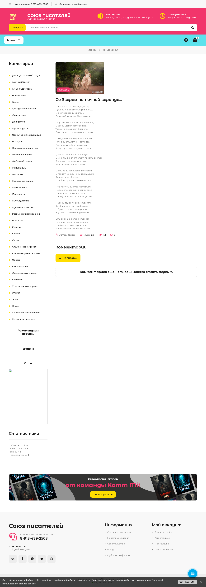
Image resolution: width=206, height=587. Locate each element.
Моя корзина (161, 543)
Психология (18, 194)
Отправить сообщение (73, 4)
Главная (92, 49)
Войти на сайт (163, 532)
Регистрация (162, 538)
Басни (15, 102)
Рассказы (17, 220)
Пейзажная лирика (22, 181)
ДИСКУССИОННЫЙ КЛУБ (26, 75)
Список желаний (163, 549)
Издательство (116, 543)
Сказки (16, 233)
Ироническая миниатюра (26, 135)
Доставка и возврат (119, 532)
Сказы (15, 240)
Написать (69, 257)
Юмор (15, 306)
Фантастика (20, 266)
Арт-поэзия (19, 95)
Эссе (15, 299)
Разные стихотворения (26, 214)
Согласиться (187, 582)
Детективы (19, 115)
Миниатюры (19, 167)
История (17, 141)
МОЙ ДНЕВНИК (21, 82)
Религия (16, 227)
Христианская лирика (24, 286)
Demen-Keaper (67, 235)
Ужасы (16, 260)
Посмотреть (101, 494)
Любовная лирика (22, 154)
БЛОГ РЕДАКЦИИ (22, 88)
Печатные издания (118, 538)
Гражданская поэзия (24, 108)
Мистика (89, 235)
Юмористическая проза (26, 312)
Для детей (18, 121)
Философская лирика (24, 273)
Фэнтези (17, 279)
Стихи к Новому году (24, 246)
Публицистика (20, 200)
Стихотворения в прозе (26, 253)
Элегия (16, 292)
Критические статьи (25, 148)
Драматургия (20, 128)
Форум (111, 549)
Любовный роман (22, 161)
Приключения (19, 187)
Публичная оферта (118, 555)
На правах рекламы (23, 319)
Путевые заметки (22, 207)
